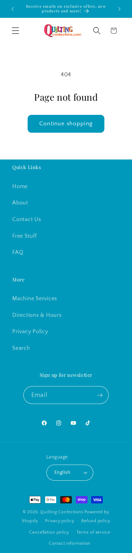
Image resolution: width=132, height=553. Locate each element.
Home (20, 187)
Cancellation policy (49, 532)
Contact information (70, 543)
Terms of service (93, 532)
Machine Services (34, 299)
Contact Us (26, 219)
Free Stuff (24, 236)
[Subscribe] (99, 395)
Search (21, 348)
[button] (15, 30)
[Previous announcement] (12, 9)
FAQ (17, 252)
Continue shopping (66, 123)
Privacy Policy (30, 332)
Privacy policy (59, 521)
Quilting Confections (62, 512)
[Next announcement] (119, 9)
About (20, 203)
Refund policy (95, 521)
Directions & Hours (37, 315)
